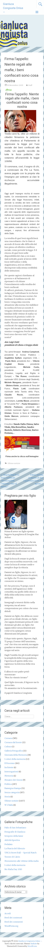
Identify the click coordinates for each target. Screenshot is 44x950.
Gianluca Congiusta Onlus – (13, 8)
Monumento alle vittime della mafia (21, 861)
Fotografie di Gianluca (15, 832)
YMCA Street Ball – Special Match (21, 852)
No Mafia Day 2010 (13, 869)
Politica (8, 784)
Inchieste (9, 767)
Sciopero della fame (14, 836)
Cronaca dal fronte (13, 742)
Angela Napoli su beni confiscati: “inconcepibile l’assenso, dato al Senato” (10, 481)
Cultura (8, 746)
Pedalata (8, 844)
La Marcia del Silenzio (15, 848)
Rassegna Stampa (13, 788)
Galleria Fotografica (14, 750)
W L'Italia (9, 805)
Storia (7, 796)
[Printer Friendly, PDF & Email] (9, 90)
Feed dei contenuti (13, 917)
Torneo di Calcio (12, 857)
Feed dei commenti (14, 922)
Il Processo (10, 763)
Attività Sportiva (12, 840)
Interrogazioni (11, 771)
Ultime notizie (14, 463)
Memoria (9, 775)
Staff (30, 85)
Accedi (8, 913)
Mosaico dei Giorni (13, 780)
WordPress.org (11, 926)
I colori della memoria (15, 759)
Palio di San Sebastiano (15, 827)
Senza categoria (12, 792)
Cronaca (8, 738)
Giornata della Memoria (16, 755)
